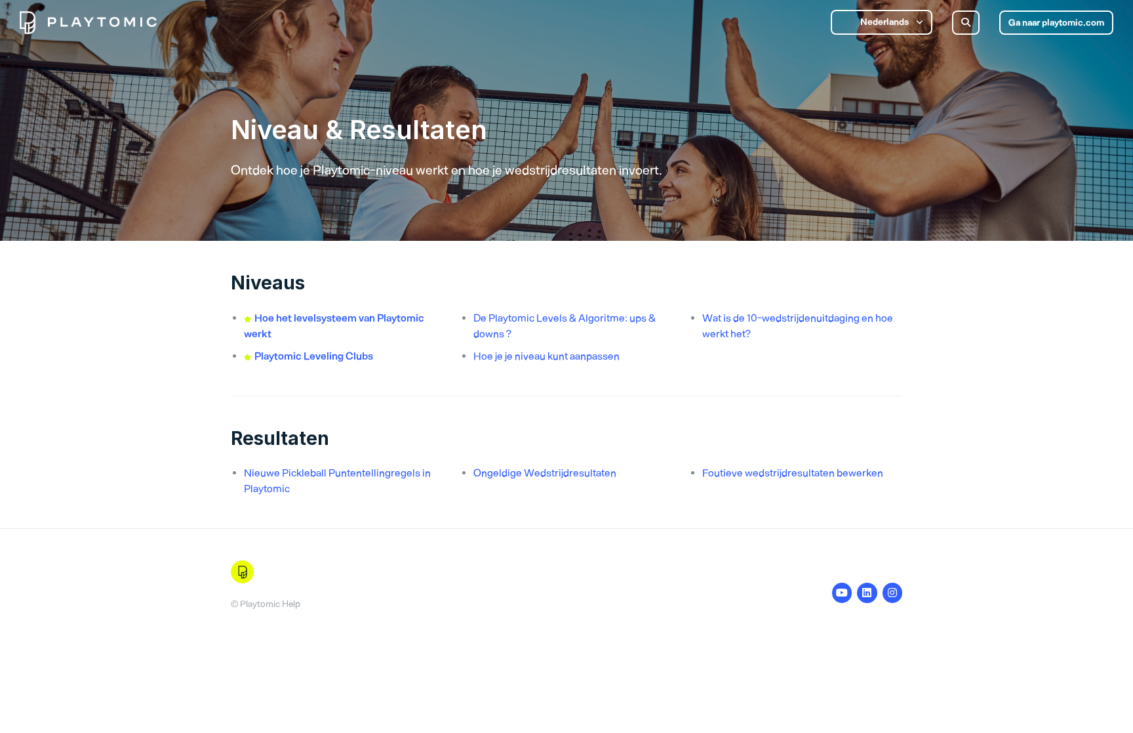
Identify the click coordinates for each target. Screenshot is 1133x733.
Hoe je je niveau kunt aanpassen (546, 356)
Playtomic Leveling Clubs (313, 356)
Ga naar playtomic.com (1056, 22)
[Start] (88, 22)
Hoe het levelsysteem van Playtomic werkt (334, 326)
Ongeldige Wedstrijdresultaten (544, 473)
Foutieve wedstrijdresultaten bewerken (792, 473)
